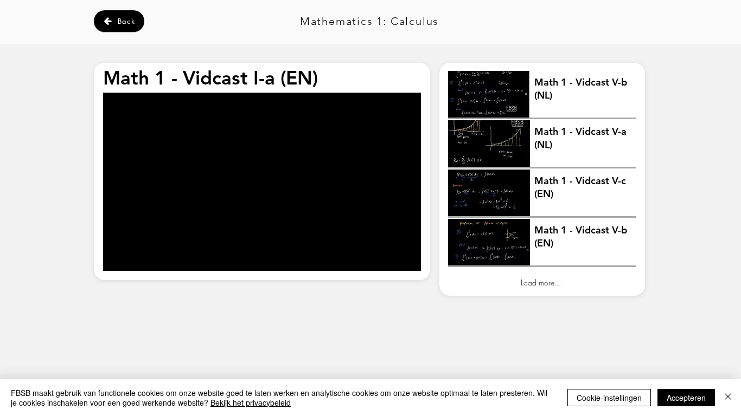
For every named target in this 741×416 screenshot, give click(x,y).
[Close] (727, 397)
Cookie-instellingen (609, 397)
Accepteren (686, 397)
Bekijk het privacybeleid (250, 402)
